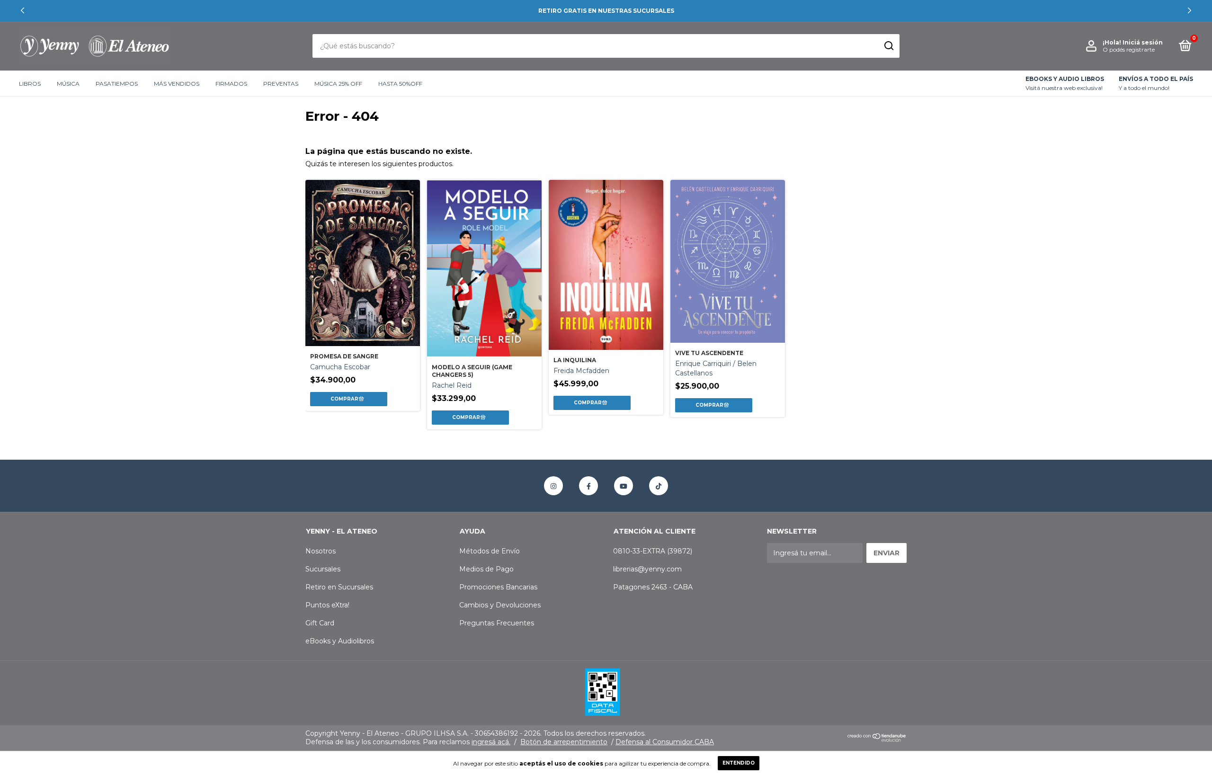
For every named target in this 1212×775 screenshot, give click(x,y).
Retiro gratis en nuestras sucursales (606, 10)
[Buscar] (888, 45)
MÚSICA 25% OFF (338, 83)
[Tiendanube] (877, 740)
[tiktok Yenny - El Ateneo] (658, 485)
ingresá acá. (491, 742)
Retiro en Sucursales (339, 587)
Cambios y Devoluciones (500, 605)
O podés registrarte (1129, 49)
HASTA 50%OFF (400, 83)
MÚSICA (68, 83)
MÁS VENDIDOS (176, 83)
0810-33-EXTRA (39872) (652, 551)
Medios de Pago (486, 569)
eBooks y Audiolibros (339, 641)
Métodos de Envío (489, 551)
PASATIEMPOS (117, 83)
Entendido (738, 763)
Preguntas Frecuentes (496, 623)
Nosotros (320, 551)
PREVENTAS (280, 83)
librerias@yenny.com (647, 569)
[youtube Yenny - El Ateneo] (623, 485)
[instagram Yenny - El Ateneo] (553, 485)
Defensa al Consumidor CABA (664, 742)
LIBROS (30, 83)
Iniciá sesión (1143, 42)
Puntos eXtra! (327, 605)
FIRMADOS (231, 83)
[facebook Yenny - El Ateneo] (588, 485)
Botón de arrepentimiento (563, 742)
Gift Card (319, 623)
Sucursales (322, 569)
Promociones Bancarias (498, 587)
